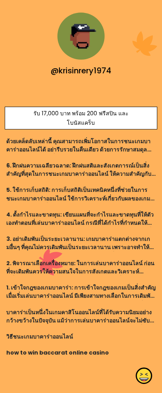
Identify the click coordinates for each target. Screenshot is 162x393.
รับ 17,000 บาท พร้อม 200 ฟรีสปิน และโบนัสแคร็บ (81, 118)
